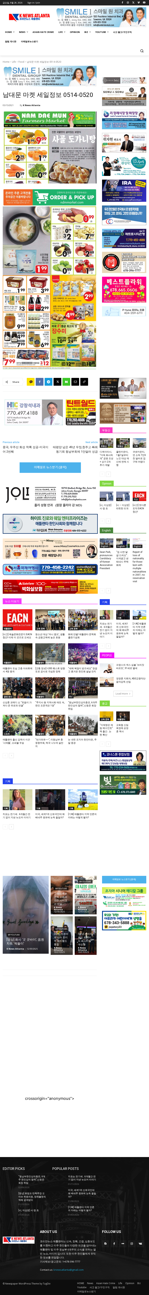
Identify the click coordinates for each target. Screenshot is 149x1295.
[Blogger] (105, 1243)
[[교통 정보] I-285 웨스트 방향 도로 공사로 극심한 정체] (50, 653)
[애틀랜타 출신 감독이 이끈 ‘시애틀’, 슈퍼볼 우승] (17, 725)
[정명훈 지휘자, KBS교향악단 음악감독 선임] (107, 682)
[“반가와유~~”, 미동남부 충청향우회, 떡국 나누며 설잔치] (50, 725)
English (104, 546)
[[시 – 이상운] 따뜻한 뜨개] (123, 496)
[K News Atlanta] (17, 105)
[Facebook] (122, 3)
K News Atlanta (31, 105)
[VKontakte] (140, 1243)
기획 (6, 808)
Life (14, 61)
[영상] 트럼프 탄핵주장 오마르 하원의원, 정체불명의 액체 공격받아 (32, 1196)
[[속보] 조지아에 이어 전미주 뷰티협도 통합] (62, 935)
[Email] (75, 382)
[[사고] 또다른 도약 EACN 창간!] (139, 496)
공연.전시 (8, 696)
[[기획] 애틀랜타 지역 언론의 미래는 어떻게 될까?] (83, 799)
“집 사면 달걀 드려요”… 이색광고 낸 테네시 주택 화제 (122, 558)
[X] (133, 3)
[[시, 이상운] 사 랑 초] (106, 496)
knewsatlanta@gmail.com (69, 1269)
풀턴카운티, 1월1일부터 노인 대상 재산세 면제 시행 (122, 458)
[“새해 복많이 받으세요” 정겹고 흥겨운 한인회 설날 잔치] (83, 653)
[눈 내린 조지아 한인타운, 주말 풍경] (83, 725)
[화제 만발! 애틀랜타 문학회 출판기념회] (83, 619)
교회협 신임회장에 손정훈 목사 (122, 728)
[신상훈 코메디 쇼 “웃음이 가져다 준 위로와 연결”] (17, 687)
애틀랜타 (8, 628)
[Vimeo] (138, 3)
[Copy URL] (84, 382)
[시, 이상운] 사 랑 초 (28, 1210)
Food (21, 61)
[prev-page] (5, 755)
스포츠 (7, 733)
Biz (70, 696)
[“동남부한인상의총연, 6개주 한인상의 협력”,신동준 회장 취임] (83, 687)
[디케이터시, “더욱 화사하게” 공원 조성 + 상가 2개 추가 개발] (106, 443)
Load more (122, 693)
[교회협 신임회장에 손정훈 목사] (123, 716)
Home (6, 61)
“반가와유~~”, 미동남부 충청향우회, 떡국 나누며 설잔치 (49, 743)
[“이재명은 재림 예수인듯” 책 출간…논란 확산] (106, 716)
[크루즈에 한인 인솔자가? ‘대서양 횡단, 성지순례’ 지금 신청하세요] (86, 895)
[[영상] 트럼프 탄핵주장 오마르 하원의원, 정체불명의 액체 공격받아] (9, 1196)
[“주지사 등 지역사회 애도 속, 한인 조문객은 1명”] (50, 687)
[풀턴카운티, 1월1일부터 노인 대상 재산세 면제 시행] (123, 443)
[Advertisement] (50, 1011)
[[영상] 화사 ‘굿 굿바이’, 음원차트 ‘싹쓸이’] (26, 915)
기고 (103, 499)
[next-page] (11, 755)
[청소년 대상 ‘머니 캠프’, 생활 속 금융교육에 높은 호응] (50, 619)
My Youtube (14, 935)
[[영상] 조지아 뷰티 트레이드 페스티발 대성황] (86, 935)
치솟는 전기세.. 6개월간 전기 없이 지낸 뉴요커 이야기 (106, 630)
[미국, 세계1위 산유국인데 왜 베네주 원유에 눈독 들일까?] (50, 799)
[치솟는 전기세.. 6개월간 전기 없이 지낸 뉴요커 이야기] (17, 799)
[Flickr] (123, 1243)
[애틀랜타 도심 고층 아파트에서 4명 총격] (17, 653)
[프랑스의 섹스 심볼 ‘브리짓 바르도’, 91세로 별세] (107, 668)
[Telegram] (48, 382)
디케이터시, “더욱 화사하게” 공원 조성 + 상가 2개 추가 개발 (106, 458)
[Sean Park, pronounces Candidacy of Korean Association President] (106, 543)
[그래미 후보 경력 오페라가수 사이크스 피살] (62, 895)
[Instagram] (128, 3)
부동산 (104, 446)
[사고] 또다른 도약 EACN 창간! (139, 508)
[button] (141, 50)
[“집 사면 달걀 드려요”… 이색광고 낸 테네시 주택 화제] (123, 543)
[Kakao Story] (31, 382)
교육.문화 (40, 628)
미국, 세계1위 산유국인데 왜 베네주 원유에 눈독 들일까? (122, 630)
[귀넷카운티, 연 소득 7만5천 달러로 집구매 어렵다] (139, 443)
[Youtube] (144, 3)
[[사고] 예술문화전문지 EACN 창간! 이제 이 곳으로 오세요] (17, 619)
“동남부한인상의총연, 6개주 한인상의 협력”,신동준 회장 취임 (82, 705)
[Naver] (66, 382)
